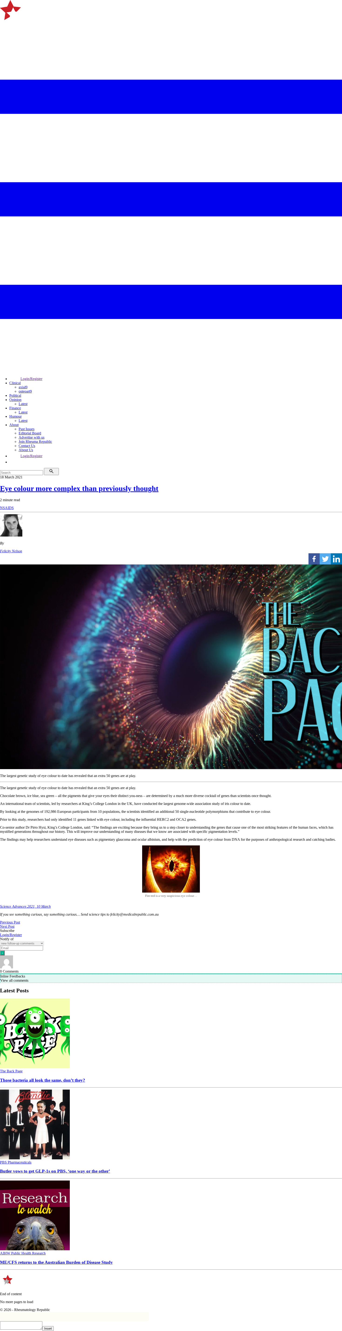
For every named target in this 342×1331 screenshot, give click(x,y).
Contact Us (27, 446)
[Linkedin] (336, 558)
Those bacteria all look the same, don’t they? (42, 1080)
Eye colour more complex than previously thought (79, 488)
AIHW (5, 1253)
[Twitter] (325, 558)
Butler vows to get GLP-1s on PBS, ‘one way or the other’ (55, 1171)
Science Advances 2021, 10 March (25, 906)
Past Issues (26, 429)
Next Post (7, 926)
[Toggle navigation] (5, 26)
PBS (4, 1162)
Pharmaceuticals (19, 1162)
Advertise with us (31, 437)
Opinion (15, 400)
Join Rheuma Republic (35, 442)
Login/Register (31, 379)
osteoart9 (25, 391)
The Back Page (11, 1071)
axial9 (23, 387)
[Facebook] (314, 558)
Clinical (15, 383)
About (14, 425)
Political (15, 395)
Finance (15, 408)
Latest (23, 404)
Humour (15, 416)
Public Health (21, 1253)
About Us (26, 450)
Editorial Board (30, 433)
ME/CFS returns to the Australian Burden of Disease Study (56, 1262)
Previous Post (10, 922)
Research (39, 1253)
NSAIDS (7, 508)
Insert (48, 1328)
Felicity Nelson (11, 551)
